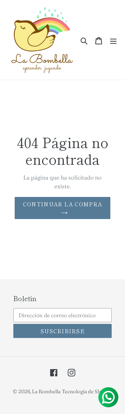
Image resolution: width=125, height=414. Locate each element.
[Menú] (113, 40)
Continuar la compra (62, 204)
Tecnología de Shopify (87, 391)
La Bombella (46, 391)
